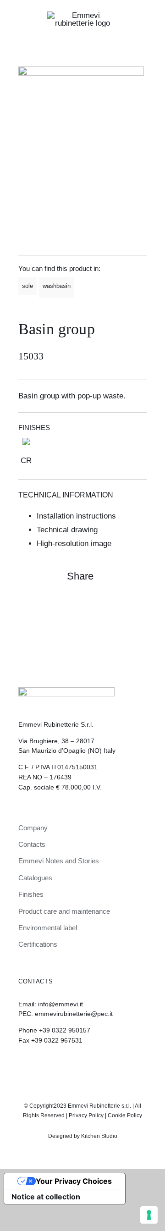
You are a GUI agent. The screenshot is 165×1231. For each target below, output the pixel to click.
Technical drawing (67, 529)
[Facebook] (105, 605)
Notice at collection (45, 1196)
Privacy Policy (86, 1115)
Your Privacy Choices (74, 1181)
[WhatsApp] (122, 605)
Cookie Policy (125, 1115)
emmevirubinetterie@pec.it (74, 1013)
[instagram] (75, 1065)
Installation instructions (76, 516)
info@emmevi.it (60, 1004)
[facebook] (90, 1065)
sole (27, 285)
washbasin (57, 285)
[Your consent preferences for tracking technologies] (149, 1215)
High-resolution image (74, 543)
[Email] (138, 605)
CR (26, 460)
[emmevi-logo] (82, 15)
